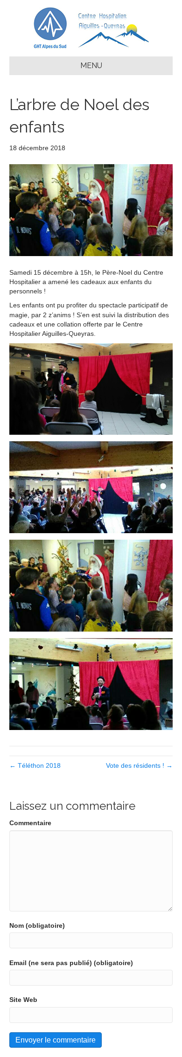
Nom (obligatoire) (37, 925)
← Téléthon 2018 (35, 765)
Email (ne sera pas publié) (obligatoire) (71, 963)
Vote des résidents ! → (139, 765)
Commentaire (30, 823)
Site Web (23, 999)
